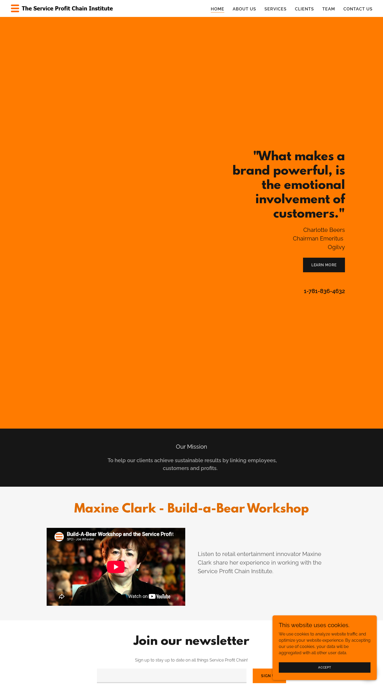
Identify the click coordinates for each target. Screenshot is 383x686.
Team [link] (328, 9)
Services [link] (275, 9)
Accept (324, 667)
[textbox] (171, 676)
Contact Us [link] (358, 9)
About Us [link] (244, 9)
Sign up (269, 676)
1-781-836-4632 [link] (324, 291)
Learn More (324, 265)
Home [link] (217, 9)
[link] (62, 8)
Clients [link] (304, 9)
